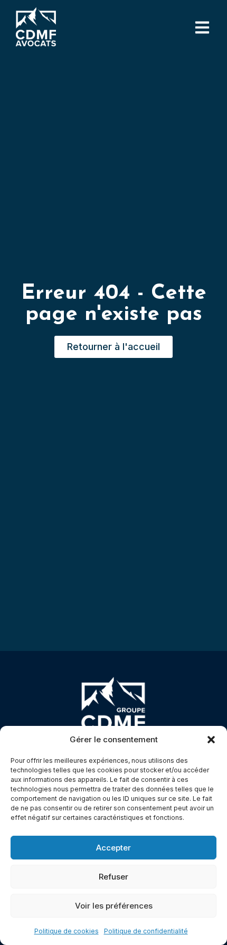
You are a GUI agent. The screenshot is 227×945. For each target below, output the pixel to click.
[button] (211, 739)
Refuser (113, 877)
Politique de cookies (66, 931)
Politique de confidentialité (146, 931)
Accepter (113, 848)
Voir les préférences (114, 906)
